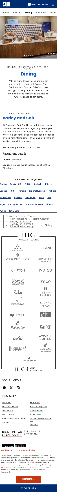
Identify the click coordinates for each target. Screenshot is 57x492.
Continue (28, 479)
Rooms (5, 12)
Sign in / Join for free (39, 4)
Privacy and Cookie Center (14, 418)
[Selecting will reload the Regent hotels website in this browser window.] (45, 247)
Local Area (40, 12)
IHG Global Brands (10, 406)
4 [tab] (31, 56)
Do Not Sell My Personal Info (40, 420)
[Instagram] (18, 387)
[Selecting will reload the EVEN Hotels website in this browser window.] (17, 314)
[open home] (1, 221)
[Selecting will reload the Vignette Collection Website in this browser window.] (45, 258)
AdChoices (34, 414)
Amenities (17, 12)
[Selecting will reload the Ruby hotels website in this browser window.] (17, 292)
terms (32, 462)
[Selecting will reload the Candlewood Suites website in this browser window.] (29, 359)
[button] (53, 4)
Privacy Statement (36, 467)
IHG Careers (35, 402)
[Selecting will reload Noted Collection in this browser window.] (17, 281)
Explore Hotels (36, 410)
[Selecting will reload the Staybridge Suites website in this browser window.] (17, 348)
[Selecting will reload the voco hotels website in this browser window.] (45, 281)
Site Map (6, 422)
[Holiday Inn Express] (6, 4)
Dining (28, 12)
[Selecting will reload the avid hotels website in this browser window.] (17, 337)
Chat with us (7, 410)
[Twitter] (11, 387)
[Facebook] (5, 387)
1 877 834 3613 (31, 434)
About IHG (6, 402)
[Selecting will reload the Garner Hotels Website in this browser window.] (45, 326)
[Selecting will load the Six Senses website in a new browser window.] (17, 247)
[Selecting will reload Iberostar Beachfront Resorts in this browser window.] (17, 303)
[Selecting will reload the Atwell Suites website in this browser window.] (45, 337)
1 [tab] (24, 55)
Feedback (34, 424)
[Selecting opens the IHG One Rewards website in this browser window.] (28, 369)
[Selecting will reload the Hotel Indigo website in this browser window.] (45, 269)
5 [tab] (32, 55)
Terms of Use (8, 414)
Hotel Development (38, 406)
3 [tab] (28, 55)
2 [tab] (26, 55)
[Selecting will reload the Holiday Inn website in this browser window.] (17, 326)
